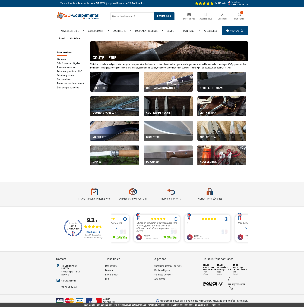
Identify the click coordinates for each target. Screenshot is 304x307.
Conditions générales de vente (168, 266)
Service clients (64, 79)
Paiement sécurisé (66, 67)
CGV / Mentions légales (68, 63)
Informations (64, 52)
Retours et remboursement (70, 83)
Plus (229, 67)
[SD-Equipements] (80, 16)
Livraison (61, 59)
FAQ (107, 279)
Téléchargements (65, 75)
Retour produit (111, 274)
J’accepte (216, 305)
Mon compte (111, 266)
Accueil (62, 38)
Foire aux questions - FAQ (69, 71)
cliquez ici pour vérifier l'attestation (229, 300)
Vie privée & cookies (163, 274)
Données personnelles (68, 87)
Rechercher (164, 16)
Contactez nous (68, 280)
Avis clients (159, 279)
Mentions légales (162, 270)
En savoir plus (201, 305)
